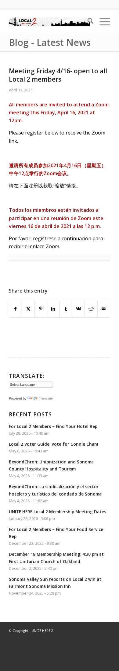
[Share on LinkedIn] (53, 308)
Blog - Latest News (50, 42)
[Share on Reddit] (91, 308)
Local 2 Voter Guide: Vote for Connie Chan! (53, 444)
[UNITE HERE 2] (49, 21)
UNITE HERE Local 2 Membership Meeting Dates (57, 511)
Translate (46, 398)
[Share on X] (28, 308)
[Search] (87, 21)
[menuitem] (87, 21)
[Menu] (101, 21)
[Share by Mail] (104, 308)
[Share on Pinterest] (41, 308)
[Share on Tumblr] (66, 308)
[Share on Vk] (78, 308)
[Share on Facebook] (15, 308)
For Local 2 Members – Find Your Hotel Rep (53, 426)
